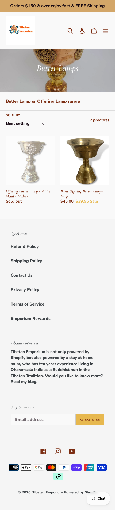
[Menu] (106, 30)
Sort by (13, 115)
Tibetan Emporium (47, 492)
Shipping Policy (26, 261)
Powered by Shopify (80, 492)
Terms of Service (27, 304)
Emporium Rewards (31, 319)
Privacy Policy (25, 290)
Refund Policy (25, 246)
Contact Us (22, 275)
